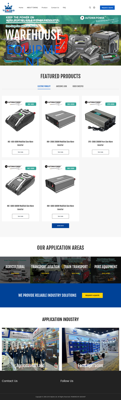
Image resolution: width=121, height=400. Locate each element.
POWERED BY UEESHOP (78, 397)
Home (21, 8)
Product (44, 8)
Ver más (20, 152)
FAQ (64, 8)
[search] (90, 8)
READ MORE (15, 273)
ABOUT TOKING (32, 8)
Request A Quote (107, 8)
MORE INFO (60, 226)
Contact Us (55, 8)
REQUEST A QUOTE (92, 295)
